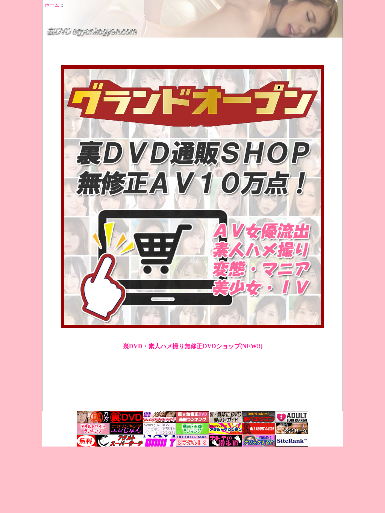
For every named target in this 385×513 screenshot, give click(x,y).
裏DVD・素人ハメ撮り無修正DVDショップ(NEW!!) (192, 346)
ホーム (52, 5)
